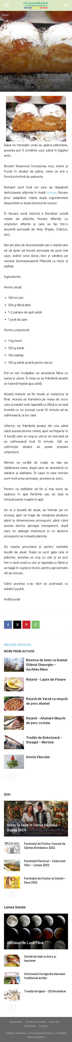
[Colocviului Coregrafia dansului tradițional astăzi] (12, 978)
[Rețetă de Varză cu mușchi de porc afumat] (14, 703)
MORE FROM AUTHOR (19, 651)
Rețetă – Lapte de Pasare (46, 679)
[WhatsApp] (36, 625)
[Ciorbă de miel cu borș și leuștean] (12, 961)
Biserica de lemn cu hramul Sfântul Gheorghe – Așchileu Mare (46, 664)
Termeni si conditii (35, 1021)
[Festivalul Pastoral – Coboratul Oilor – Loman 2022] (12, 865)
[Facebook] (8, 625)
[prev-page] (6, 776)
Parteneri (54, 1021)
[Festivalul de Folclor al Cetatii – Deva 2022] (12, 882)
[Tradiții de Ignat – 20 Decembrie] (12, 995)
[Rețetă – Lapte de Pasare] (14, 684)
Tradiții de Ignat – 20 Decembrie (45, 991)
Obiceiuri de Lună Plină (25, 943)
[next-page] (12, 776)
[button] (6, 5)
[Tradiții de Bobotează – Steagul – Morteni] (14, 742)
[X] (17, 625)
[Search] (66, 5)
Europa (51, 192)
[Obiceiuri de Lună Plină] (36, 931)
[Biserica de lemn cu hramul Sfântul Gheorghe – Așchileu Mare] (14, 665)
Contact (43, 1026)
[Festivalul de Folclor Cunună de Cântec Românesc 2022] (12, 848)
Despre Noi (16, 1021)
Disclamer (30, 1026)
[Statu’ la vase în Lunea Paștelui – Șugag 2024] (36, 818)
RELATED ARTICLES (17, 645)
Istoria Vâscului (38, 757)
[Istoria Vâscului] (14, 762)
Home (5, 15)
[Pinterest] (26, 625)
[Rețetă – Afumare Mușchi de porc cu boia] (14, 723)
